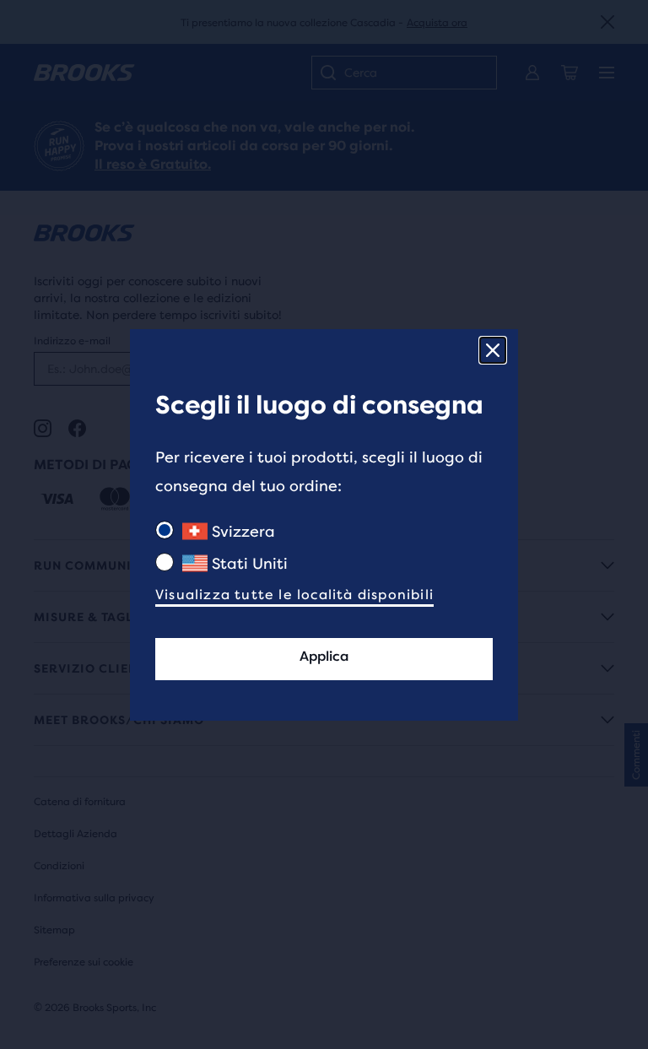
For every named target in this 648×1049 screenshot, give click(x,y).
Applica (324, 656)
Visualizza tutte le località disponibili (294, 595)
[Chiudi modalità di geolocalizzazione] (492, 350)
